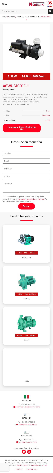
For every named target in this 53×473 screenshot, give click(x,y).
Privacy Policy (31, 469)
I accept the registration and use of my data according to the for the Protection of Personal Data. (25, 199)
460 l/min (46, 115)
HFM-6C (27, 299)
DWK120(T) (26, 258)
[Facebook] (24, 452)
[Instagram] (29, 452)
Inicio (4, 17)
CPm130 (26, 340)
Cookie (19, 469)
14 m (48, 111)
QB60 (26, 381)
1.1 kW (47, 120)
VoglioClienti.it (23, 465)
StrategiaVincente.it (38, 465)
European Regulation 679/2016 (31, 199)
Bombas (11, 17)
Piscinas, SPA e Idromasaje (28, 17)
